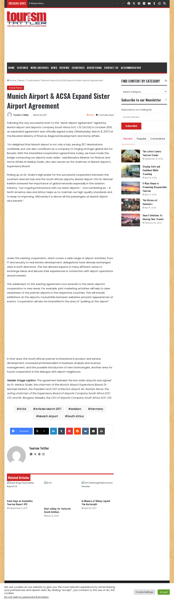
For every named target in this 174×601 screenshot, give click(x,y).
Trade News (33, 80)
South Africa (75, 416)
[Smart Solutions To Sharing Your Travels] (130, 220)
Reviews (64, 67)
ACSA (22, 409)
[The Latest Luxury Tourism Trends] (130, 156)
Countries (78, 67)
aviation (76, 409)
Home (11, 67)
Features (22, 67)
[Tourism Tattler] (26, 19)
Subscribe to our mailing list (136, 109)
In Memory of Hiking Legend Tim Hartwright (96, 502)
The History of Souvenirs (150, 202)
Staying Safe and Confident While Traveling (151, 170)
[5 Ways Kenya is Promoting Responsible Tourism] (130, 188)
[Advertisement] (114, 35)
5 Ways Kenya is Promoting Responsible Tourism (55, 3)
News (54, 67)
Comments (157, 138)
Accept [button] (164, 592)
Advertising (94, 67)
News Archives (40, 67)
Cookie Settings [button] (144, 592)
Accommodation (131, 67)
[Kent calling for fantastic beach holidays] (60, 493)
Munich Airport (48, 416)
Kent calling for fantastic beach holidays (57, 510)
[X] (35, 454)
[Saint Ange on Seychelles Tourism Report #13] (23, 489)
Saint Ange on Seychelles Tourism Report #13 (20, 502)
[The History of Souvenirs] (130, 204)
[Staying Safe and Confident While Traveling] (130, 171)
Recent (128, 138)
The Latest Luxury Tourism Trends (152, 153)
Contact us (111, 67)
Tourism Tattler (21, 115)
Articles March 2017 (49, 409)
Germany (96, 409)
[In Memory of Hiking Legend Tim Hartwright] (98, 489)
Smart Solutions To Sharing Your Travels (153, 217)
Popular (141, 138)
